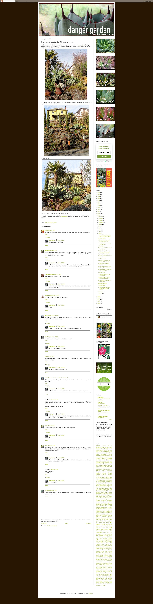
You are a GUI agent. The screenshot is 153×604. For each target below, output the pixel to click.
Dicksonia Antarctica (107, 467)
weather (110, 579)
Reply (46, 234)
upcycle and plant (107, 574)
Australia (110, 448)
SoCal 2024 (99, 567)
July (100, 226)
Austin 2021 (105, 448)
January (100, 293)
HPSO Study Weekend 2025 (105, 505)
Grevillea (103, 499)
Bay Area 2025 (108, 451)
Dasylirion (110, 465)
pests (103, 544)
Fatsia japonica (105, 477)
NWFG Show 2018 (100, 534)
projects (110, 551)
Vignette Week (102, 579)
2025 (98, 194)
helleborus (98, 501)
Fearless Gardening (104, 478)
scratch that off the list (100, 560)
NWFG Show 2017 (107, 532)
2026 (98, 192)
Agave (46, 222)
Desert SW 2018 (105, 466)
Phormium (98, 545)
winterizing (100, 583)
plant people (106, 548)
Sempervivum (99, 562)
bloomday (103, 454)
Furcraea (110, 481)
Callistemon (109, 458)
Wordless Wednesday (107, 583)
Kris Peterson (48, 336)
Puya (103, 552)
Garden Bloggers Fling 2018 (105, 489)
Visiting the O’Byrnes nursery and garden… (104, 243)
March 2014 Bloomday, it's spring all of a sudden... (104, 261)
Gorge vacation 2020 (104, 497)
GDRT (107, 496)
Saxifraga (105, 559)
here (79, 45)
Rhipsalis (101, 555)
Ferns (110, 478)
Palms (102, 542)
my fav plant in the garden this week (104, 520)
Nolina (110, 529)
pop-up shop (104, 551)
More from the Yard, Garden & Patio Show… (104, 281)
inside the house (100, 508)
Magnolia (98, 516)
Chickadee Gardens (49, 274)
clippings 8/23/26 (101, 417)
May (100, 229)
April (100, 231)
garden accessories (100, 482)
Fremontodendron (101, 481)
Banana (105, 450)
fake (101, 475)
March (100, 233)
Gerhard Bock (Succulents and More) (53, 377)
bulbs (97, 457)
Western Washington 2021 (101, 582)
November (101, 218)
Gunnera (98, 500)
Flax (97, 480)
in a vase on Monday (106, 507)
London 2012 (101, 515)
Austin (100, 448)
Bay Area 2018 (102, 451)
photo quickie (104, 545)
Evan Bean (47, 490)
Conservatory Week (108, 462)
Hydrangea (98, 507)
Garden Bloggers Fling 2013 (102, 485)
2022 (98, 200)
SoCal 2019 (98, 566)
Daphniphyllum (103, 465)
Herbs (101, 501)
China (111, 461)
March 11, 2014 (61, 388)
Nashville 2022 (105, 524)
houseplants (98, 504)
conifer (102, 462)
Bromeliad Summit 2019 (106, 455)
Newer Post (43, 523)
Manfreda (110, 516)
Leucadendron (109, 514)
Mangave (98, 518)
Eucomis (98, 474)
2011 (98, 299)
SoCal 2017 (109, 564)
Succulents (99, 568)
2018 (98, 207)
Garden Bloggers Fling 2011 (105, 484)
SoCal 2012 (106, 563)
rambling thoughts (107, 554)
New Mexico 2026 (103, 527)
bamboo (101, 450)
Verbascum (104, 576)
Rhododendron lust (102, 283)
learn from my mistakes (105, 512)
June (100, 228)
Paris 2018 (109, 542)
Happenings (109, 500)
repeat (97, 555)
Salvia (105, 556)
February (101, 291)
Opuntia (106, 535)
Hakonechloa (103, 500)
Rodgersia (106, 555)
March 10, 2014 (51, 230)
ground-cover (109, 499)
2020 (98, 204)
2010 (98, 301)
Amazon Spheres (108, 447)
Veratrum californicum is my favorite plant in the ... (104, 240)
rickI (46, 356)
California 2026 (108, 457)
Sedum (107, 560)
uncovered (101, 574)
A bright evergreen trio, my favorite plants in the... (104, 278)
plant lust (101, 548)
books (110, 454)
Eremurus (104, 473)
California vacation (100, 458)
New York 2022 (104, 529)
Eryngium (110, 473)
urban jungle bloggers (100, 575)
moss (100, 519)
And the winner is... (102, 258)
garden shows (104, 495)
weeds (110, 581)
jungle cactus (99, 510)
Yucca (103, 585)
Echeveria (110, 469)
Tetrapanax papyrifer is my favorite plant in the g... (104, 251)
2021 (98, 202)
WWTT (100, 585)
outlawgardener (48, 295)
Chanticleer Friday (105, 461)
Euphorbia (104, 474)
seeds (110, 560)
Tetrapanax (99, 571)
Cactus (101, 457)
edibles (103, 470)
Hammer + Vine (101, 272)
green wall (98, 499)
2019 (98, 205)
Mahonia (104, 516)
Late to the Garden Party (103, 405)
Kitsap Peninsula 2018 (107, 511)
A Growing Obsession (102, 416)
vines (106, 579)
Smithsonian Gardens (100, 563)
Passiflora (98, 544)
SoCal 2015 (102, 564)
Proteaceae (98, 552)
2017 (98, 209)
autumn (97, 450)
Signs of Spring (101, 285)
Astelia (97, 448)
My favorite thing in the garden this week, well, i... (104, 270)
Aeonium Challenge (107, 445)
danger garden (64, 216)
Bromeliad (98, 455)
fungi (107, 481)
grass (111, 497)
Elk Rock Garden (102, 238)
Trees (106, 573)
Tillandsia (102, 573)
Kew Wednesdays (105, 509)
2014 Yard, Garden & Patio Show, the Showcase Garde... (104, 288)
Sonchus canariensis (107, 567)
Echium (98, 470)
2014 (98, 215)
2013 (98, 296)
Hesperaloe (105, 501)
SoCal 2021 (104, 566)
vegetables (98, 576)
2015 (98, 213)
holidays (110, 501)
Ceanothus (98, 461)
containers (98, 463)
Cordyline (105, 463)
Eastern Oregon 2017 (103, 469)
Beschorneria (102, 452)
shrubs (110, 562)
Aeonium (98, 445)
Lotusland (110, 515)
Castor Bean (109, 459)
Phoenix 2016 (108, 544)
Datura (97, 466)
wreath (97, 585)
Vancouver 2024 (108, 575)
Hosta (111, 503)
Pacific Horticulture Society (101, 541)
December (101, 216)
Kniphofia (98, 512)
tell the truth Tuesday (107, 570)
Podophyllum (104, 549)
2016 (98, 211)
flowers (100, 480)
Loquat (106, 515)
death (100, 466)
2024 (98, 196)
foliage (103, 480)
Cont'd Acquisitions (101, 403)
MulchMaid (47, 250)
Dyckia (97, 469)
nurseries (99, 532)
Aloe (103, 447)
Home (66, 523)
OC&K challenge (107, 534)
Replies (48, 237)
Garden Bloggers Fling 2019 (102, 490)
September (101, 222)
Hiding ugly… (101, 246)
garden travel (102, 496)
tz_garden (100, 402)
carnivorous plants (100, 459)
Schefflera (110, 559)
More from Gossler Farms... (104, 253)
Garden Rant (100, 397)
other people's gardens (52, 222)
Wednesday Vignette (102, 581)
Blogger (91, 593)
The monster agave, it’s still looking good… (104, 275)
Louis (46, 425)
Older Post (88, 523)
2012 (98, 298)
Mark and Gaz (48, 315)
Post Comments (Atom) (52, 525)
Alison (46, 230)
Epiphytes (98, 473)
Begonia (97, 452)
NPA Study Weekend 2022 (104, 530)
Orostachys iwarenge (107, 538)
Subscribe (104, 156)
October (100, 220)
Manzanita (103, 518)
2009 (98, 303)
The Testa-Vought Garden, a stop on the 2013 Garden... (104, 236)
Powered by (100, 161)
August (100, 224)
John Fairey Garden (108, 508)
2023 (98, 198)
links (97, 515)
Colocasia (98, 462)
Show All (110, 419)
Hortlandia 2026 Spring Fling (102, 503)
